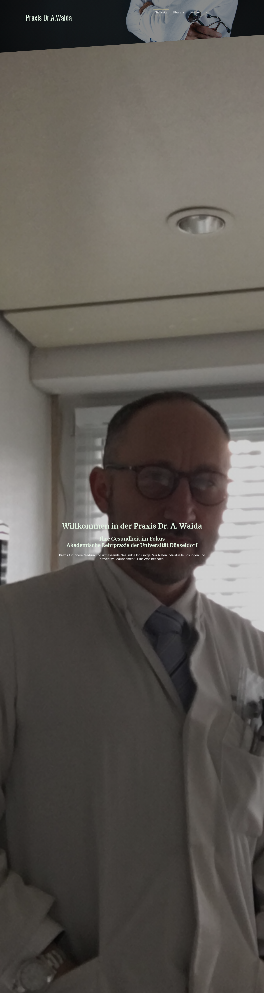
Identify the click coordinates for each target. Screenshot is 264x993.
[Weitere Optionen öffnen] (207, 12)
